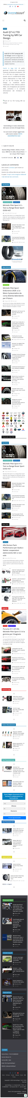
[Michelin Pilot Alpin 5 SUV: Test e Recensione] (6, 507)
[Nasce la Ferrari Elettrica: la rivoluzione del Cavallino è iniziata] (6, 681)
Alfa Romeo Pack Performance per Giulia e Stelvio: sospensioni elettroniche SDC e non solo (13, 550)
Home (3, 1075)
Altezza (13, 806)
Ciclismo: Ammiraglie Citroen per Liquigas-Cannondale (18, 959)
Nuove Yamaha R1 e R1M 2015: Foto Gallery (18, 981)
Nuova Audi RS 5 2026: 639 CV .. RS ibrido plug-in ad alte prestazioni (18, 668)
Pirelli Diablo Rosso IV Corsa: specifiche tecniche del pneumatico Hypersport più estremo (18, 923)
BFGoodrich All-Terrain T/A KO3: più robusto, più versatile (18, 312)
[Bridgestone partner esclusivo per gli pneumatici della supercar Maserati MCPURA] (6, 403)
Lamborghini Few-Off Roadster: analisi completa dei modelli (18, 650)
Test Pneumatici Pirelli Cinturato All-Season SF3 (18, 514)
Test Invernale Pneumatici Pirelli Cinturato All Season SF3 (18, 239)
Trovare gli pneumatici (14, 818)
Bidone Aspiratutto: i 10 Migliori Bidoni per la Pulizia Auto (18, 734)
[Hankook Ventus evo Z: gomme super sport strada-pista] (6, 392)
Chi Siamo (8, 1075)
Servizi (21, 1075)
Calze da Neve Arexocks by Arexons (18, 875)
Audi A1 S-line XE (8, 146)
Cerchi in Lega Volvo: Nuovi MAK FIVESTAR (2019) (18, 710)
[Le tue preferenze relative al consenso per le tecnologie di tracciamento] (25, 1095)
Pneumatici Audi (12, 44)
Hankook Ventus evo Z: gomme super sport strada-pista (18, 390)
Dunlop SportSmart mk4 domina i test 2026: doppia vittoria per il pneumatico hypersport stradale (18, 908)
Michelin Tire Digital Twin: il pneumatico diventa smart (18, 345)
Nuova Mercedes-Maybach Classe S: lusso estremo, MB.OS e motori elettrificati (18, 589)
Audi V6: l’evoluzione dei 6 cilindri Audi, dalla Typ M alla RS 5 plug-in (18, 571)
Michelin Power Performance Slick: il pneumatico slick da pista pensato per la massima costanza (18, 939)
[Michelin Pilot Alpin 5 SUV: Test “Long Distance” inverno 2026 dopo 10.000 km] (6, 229)
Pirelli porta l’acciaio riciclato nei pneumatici (17, 336)
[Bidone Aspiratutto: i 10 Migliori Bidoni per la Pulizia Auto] (7, 734)
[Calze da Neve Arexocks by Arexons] (7, 876)
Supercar (5, 625)
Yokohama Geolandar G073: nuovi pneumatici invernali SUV (18, 848)
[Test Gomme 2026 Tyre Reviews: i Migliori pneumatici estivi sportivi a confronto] (7, 769)
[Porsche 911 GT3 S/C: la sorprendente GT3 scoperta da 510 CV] (6, 660)
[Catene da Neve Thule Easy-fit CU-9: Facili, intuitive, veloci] (5, 866)
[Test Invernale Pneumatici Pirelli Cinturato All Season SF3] (6, 240)
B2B (25, 1075)
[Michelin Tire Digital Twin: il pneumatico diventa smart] (6, 347)
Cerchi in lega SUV (10, 68)
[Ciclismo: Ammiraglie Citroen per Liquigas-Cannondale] (7, 961)
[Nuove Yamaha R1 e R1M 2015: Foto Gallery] (7, 983)
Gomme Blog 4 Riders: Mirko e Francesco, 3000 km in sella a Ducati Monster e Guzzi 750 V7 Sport (13, 152)
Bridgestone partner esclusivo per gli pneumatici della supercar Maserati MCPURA (18, 402)
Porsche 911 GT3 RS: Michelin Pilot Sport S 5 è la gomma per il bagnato (14, 631)
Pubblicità (17, 1075)
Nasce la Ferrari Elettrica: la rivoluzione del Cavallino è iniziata (18, 679)
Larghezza (13, 801)
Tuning (5, 28)
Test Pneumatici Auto (7, 202)
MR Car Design (6, 44)
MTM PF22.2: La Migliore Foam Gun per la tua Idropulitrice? (18, 746)
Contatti (12, 1075)
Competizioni (6, 284)
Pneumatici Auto (12, 625)
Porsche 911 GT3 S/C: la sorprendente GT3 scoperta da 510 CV (18, 659)
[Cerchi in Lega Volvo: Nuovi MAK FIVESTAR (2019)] (7, 710)
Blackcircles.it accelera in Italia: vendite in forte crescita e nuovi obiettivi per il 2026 (18, 378)
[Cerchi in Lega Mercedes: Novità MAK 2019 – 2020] (7, 699)
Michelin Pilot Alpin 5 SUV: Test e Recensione (18, 505)
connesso (12, 167)
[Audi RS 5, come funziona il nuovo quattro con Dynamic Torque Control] (6, 581)
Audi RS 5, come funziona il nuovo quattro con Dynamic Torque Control (18, 580)
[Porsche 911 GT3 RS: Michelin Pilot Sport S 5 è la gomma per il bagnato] (14, 617)
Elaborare (16, 43)
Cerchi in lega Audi (10, 43)
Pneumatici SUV (16, 202)
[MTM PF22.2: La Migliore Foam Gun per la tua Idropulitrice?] (7, 746)
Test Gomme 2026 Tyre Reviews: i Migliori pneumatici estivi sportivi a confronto (18, 770)
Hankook (20, 43)
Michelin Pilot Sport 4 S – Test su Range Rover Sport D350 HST (13, 208)
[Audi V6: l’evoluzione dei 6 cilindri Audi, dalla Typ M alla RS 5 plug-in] (6, 572)
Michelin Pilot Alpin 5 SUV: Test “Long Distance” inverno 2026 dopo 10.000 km (18, 227)
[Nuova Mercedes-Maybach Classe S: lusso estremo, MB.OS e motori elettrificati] (6, 590)
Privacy (14, 1077)
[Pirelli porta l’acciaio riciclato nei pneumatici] (6, 337)
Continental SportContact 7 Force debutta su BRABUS (18, 367)
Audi (5, 43)
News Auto (5, 542)
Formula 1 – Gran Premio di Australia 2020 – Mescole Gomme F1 (18, 970)
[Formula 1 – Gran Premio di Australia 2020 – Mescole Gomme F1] (7, 972)
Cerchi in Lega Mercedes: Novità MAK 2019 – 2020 (18, 699)
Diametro (14, 811)
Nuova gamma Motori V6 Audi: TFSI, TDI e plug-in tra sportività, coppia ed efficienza (18, 599)
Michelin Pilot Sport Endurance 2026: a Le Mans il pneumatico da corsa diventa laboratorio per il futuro (13, 293)
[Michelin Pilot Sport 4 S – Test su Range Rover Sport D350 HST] (14, 193)
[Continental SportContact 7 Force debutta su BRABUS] (6, 369)
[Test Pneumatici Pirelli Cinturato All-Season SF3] (6, 516)
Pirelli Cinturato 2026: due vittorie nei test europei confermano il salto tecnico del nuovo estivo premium (18, 784)
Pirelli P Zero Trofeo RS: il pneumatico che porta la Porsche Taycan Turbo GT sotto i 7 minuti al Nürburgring (18, 325)
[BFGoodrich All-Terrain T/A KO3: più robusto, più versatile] (6, 315)
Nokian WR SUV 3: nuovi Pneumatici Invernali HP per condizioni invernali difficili (17, 832)
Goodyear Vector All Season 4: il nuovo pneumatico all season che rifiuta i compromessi (18, 357)
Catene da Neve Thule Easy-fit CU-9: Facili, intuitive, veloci (17, 866)
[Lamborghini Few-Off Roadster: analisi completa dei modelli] (6, 651)
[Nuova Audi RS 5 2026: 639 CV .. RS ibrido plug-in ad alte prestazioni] (6, 670)
